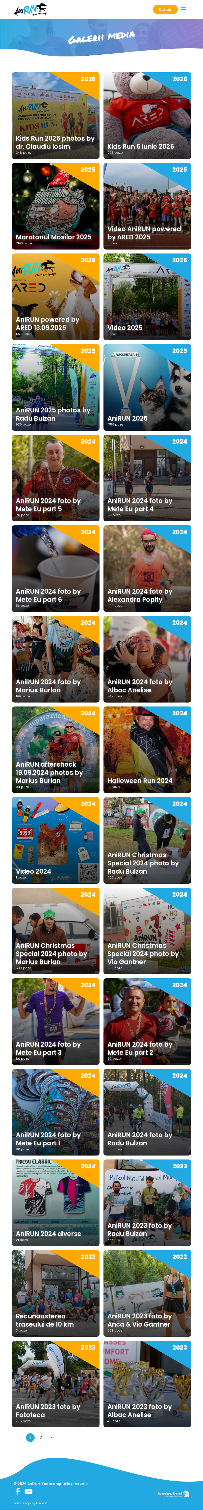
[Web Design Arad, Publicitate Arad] (173, 1493)
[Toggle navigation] (183, 9)
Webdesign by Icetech (30, 1503)
